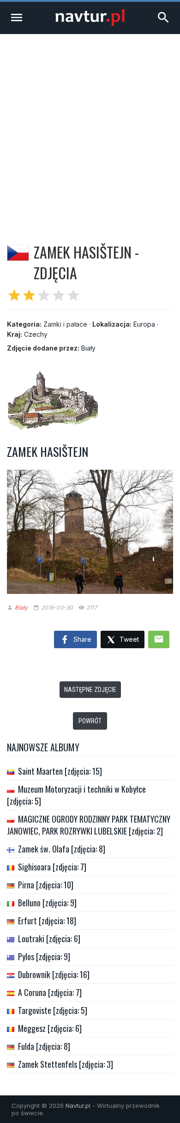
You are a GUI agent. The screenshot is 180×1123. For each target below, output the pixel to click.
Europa (144, 324)
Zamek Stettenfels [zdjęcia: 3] (65, 1064)
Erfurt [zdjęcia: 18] (47, 921)
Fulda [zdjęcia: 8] (44, 1046)
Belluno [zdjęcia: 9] (47, 903)
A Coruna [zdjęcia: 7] (50, 992)
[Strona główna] (90, 23)
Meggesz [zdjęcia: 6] (50, 1028)
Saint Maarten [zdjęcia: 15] (60, 771)
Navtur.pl (78, 1105)
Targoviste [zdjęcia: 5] (52, 1010)
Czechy (36, 334)
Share (81, 639)
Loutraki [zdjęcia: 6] (49, 938)
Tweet (128, 639)
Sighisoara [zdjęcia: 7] (52, 867)
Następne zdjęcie (90, 689)
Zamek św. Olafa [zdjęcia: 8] (61, 849)
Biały (88, 348)
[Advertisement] (90, 128)
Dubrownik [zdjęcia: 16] (54, 974)
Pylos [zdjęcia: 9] (44, 956)
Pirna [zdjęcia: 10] (45, 885)
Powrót (90, 721)
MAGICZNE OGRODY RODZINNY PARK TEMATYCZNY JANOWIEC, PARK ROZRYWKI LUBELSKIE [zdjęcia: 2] (88, 825)
